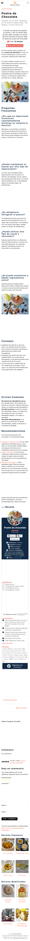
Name (4, 805)
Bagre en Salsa (21, 708)
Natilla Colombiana (8, 452)
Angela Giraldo (17, 557)
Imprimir (12, 536)
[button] (12, 530)
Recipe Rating (6, 777)
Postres (9, 9)
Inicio (3, 9)
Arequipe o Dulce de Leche (11, 442)
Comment (5, 783)
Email (4, 812)
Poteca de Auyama (10, 700)
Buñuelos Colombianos (9, 462)
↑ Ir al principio (15, 934)
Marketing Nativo (20, 938)
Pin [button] (20, 536)
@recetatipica (18, 667)
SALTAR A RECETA (16, 45)
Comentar (16, 539)
